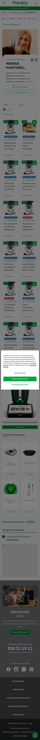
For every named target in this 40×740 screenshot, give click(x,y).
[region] (20, 370)
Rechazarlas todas (20, 373)
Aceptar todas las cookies (20, 379)
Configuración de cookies (20, 384)
